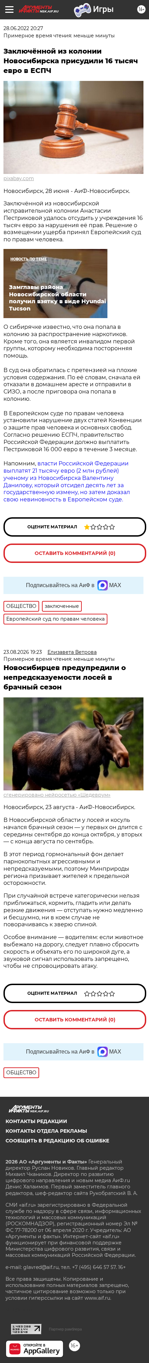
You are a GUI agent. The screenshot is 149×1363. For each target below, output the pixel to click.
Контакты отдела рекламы (46, 1131)
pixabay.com (18, 178)
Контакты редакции (36, 1121)
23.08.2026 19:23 (22, 652)
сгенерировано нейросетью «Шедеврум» (57, 795)
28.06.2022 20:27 (23, 28)
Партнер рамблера (65, 1329)
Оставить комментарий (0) (75, 553)
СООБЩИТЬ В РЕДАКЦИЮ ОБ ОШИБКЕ (57, 1141)
